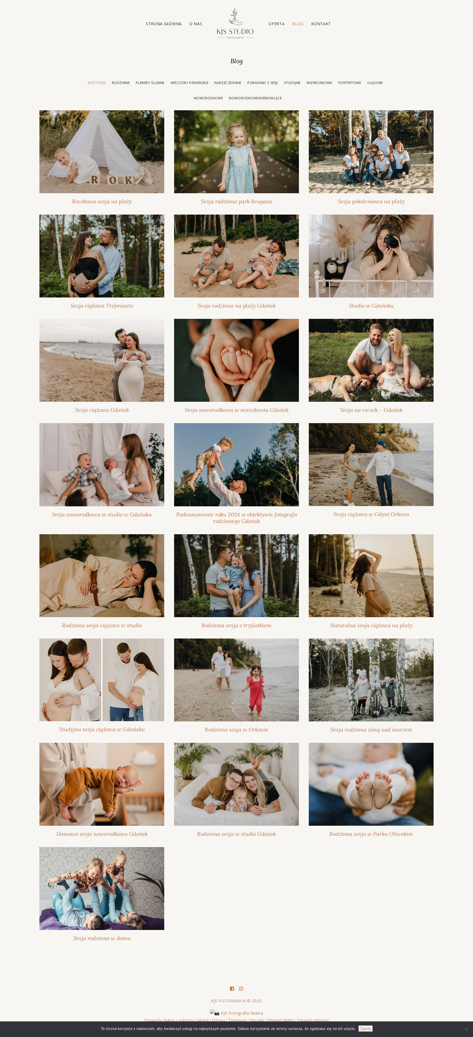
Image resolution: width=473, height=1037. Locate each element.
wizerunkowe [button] (319, 82)
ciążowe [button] (375, 82)
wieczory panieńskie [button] (189, 82)
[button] (101, 151)
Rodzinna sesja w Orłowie (237, 729)
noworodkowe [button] (208, 98)
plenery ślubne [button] (150, 82)
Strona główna (164, 23)
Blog (298, 23)
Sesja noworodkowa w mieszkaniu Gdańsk (237, 409)
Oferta (276, 23)
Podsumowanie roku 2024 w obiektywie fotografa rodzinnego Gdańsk (236, 517)
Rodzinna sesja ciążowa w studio (102, 625)
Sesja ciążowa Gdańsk (102, 409)
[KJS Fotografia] (235, 23)
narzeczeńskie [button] (227, 82)
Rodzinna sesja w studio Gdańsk (236, 833)
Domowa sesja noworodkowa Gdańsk (102, 833)
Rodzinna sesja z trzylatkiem (236, 625)
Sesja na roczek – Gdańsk (371, 409)
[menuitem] (164, 24)
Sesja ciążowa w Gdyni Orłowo (371, 514)
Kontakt (321, 23)
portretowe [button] (349, 82)
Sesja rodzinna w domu (102, 938)
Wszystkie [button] (97, 82)
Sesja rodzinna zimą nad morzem (371, 729)
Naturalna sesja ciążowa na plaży (371, 625)
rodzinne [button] (121, 82)
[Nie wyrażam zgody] (466, 1029)
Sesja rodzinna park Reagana (236, 201)
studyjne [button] (292, 82)
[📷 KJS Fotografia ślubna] (236, 1013)
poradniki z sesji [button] (262, 82)
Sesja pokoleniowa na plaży (371, 201)
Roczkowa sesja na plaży (102, 201)
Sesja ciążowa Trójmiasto (102, 305)
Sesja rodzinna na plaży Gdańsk (237, 305)
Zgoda (365, 1028)
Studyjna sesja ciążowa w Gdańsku (102, 729)
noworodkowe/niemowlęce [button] (255, 98)
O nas (195, 23)
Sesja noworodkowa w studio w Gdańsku (102, 514)
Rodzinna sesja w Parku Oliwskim (371, 833)
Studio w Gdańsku (371, 305)
